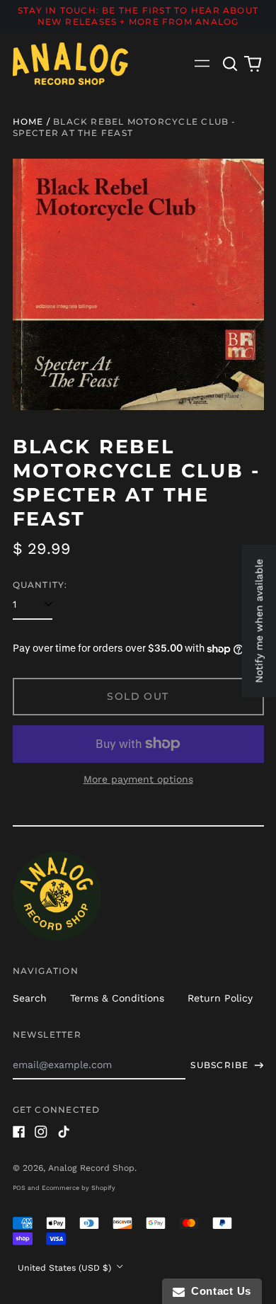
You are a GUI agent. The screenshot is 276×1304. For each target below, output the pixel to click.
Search (30, 998)
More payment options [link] (138, 779)
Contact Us (218, 1291)
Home (28, 121)
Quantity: (40, 584)
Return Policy (220, 998)
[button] (230, 63)
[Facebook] (19, 1132)
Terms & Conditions (117, 998)
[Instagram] (41, 1132)
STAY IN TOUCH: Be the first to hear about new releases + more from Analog (138, 16)
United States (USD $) (66, 1268)
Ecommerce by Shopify (78, 1187)
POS (19, 1187)
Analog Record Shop (91, 1168)
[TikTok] (63, 1132)
